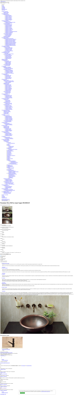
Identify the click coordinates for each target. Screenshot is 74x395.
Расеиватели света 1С (12, 175)
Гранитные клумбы (8, 128)
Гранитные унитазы (8, 105)
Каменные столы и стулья (7, 181)
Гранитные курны (8, 76)
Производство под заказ (5, 263)
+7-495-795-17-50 (2, 1)
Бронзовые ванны (8, 92)
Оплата (3, 6)
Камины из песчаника (8, 17)
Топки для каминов (5, 59)
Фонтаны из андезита (8, 117)
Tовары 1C (7, 141)
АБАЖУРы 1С (11, 177)
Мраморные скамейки (8, 180)
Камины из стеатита (8, 18)
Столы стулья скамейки (5, 139)
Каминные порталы (5, 13)
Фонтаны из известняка (8, 118)
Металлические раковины (7, 33)
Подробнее (3, 267)
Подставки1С (9, 151)
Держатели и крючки (7, 110)
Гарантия (3, 274)
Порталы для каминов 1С (12, 163)
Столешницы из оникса (8, 72)
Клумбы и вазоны (4, 125)
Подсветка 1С (9, 153)
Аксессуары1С (9, 169)
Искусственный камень (8, 47)
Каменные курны (6, 74)
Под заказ (3, 8)
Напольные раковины (5, 37)
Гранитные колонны (8, 133)
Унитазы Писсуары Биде (5, 98)
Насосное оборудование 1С (11, 155)
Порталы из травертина (8, 124)
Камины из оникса (8, 16)
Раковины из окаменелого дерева (10, 22)
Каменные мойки (6, 60)
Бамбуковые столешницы (9, 68)
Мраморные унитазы (8, 106)
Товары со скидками (5, 194)
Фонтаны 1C (9, 142)
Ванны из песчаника (8, 87)
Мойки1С (8, 156)
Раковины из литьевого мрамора (13, 171)
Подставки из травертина (9, 50)
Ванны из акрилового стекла (9, 81)
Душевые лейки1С (10, 165)
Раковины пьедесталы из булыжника (10, 42)
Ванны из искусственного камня (8, 80)
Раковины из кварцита (8, 28)
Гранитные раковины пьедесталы (10, 44)
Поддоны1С (9, 154)
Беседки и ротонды (5, 184)
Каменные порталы (6, 123)
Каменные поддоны (7, 94)
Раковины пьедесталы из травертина (10, 39)
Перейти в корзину (9, 352)
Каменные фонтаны (7, 115)
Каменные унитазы (6, 104)
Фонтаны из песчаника (8, 119)
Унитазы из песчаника (8, 108)
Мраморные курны (8, 78)
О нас (3, 5)
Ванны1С (8, 167)
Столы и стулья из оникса (9, 183)
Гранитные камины (8, 15)
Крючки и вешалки (10, 158)
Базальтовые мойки (8, 61)
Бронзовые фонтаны (8, 121)
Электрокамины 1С (13, 161)
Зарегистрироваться (5, 360)
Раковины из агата (8, 26)
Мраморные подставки (8, 48)
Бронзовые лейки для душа (9, 53)
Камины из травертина (8, 19)
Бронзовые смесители (8, 55)
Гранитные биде (7, 100)
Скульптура (3, 136)
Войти (3, 359)
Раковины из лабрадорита (9, 29)
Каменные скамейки (7, 178)
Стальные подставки (7, 51)
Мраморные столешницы (9, 70)
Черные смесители (8, 58)
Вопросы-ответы (4, 9)
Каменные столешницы (7, 69)
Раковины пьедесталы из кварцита (10, 40)
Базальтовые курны (8, 75)
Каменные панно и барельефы (8, 189)
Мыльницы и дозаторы (7, 111)
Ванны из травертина (8, 88)
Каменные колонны (7, 132)
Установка (3, 7)
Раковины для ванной (5, 20)
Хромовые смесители (8, 57)
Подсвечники (9, 152)
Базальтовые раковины (8, 24)
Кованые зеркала (6, 12)
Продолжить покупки (3, 352)
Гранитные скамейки (8, 179)
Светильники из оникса (7, 193)
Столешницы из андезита (9, 71)
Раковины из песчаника (8, 30)
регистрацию (23, 365)
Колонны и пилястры (5, 131)
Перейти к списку (3, 369)
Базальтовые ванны (8, 84)
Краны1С (8, 159)
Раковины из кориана (12, 172)
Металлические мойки (7, 64)
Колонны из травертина (8, 134)
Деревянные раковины (7, 21)
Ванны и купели (4, 79)
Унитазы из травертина (8, 109)
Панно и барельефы (5, 188)
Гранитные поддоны (8, 96)
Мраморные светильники (7, 192)
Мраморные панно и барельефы (10, 190)
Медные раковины (8, 35)
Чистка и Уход (4, 283)
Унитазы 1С (9, 144)
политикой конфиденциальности (45, 391)
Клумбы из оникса (8, 129)
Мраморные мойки (8, 63)
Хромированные (11, 168)
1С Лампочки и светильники (11, 173)
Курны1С (8, 157)
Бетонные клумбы (6, 126)
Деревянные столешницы (7, 67)
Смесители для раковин (7, 54)
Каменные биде (6, 99)
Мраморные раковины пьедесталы (10, 43)
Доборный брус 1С (10, 166)
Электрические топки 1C (14, 162)
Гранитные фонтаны (8, 116)
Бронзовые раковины (8, 34)
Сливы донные (6, 113)
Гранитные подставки (8, 49)
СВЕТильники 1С (11, 174)
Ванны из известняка (8, 86)
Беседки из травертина (8, 186)
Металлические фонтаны (7, 120)
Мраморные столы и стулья (9, 182)
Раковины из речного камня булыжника (11, 31)
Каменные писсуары (7, 102)
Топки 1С (8, 145)
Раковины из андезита (8, 27)
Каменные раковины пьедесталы (8, 38)
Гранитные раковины (8, 25)
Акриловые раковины (10, 170)
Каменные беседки (6, 185)
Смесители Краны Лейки (5, 52)
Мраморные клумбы (8, 130)
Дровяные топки (11, 146)
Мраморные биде (8, 101)
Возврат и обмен (4, 287)
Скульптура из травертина (9, 138)
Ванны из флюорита (8, 89)
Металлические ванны (7, 91)
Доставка (3, 196)
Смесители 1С (9, 148)
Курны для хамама (4, 73)
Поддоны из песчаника (8, 97)
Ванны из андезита (8, 85)
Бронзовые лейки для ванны (13, 149)
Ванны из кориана (8, 82)
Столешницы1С (9, 147)
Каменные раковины (7, 23)
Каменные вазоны (6, 127)
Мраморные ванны (8, 90)
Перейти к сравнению (3, 376)
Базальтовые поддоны (8, 95)
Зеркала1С (8, 164)
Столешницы (4, 66)
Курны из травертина (8, 77)
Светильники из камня (5, 191)
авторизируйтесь (29, 365)
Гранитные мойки (8, 62)
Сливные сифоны (6, 112)
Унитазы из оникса (8, 107)
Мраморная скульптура (8, 137)
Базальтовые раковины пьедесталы (10, 45)
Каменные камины (6, 14)
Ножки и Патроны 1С (12, 176)
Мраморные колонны (8, 135)
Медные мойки (7, 65)
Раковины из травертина (9, 32)
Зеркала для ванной (5, 11)
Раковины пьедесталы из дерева (10, 41)
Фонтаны (3, 114)
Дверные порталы (4, 122)
